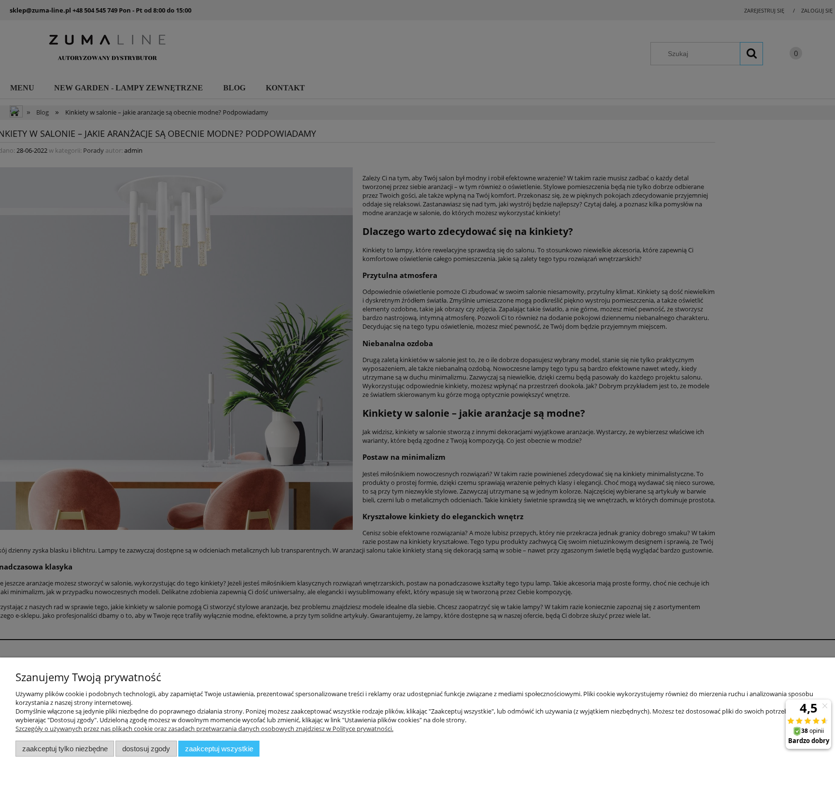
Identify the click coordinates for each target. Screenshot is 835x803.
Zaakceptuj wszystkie (219, 749)
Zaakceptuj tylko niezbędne (65, 749)
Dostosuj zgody (146, 749)
